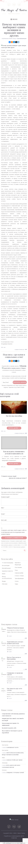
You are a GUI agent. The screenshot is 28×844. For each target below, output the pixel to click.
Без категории (5, 565)
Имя (2, 507)
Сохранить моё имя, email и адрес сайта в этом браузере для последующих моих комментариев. (13, 532)
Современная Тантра (12, 747)
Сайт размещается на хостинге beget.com (14, 843)
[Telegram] (18, 42)
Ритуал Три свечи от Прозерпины (14, 658)
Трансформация (21, 38)
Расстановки (18, 567)
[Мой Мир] (14, 42)
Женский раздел (6, 568)
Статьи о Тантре (19, 575)
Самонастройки (19, 573)
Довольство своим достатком (17, 478)
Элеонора (4, 762)
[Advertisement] (14, 604)
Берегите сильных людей (9, 476)
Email (2, 514)
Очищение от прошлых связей (15, 674)
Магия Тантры (21, 833)
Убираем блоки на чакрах (15, 628)
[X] (16, 42)
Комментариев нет (20, 349)
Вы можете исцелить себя (9, 728)
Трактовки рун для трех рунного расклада (15, 642)
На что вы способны (14, 416)
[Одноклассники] (12, 42)
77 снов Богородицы (7, 562)
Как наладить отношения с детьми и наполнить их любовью (14, 453)
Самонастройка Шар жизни (14, 760)
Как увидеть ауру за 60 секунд (14, 689)
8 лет (10, 38)
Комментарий (5, 497)
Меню (14, 19)
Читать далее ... (14, 428)
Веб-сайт (4, 520)
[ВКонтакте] (10, 42)
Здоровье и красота (7, 571)
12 (24, 669)
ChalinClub (14, 838)
